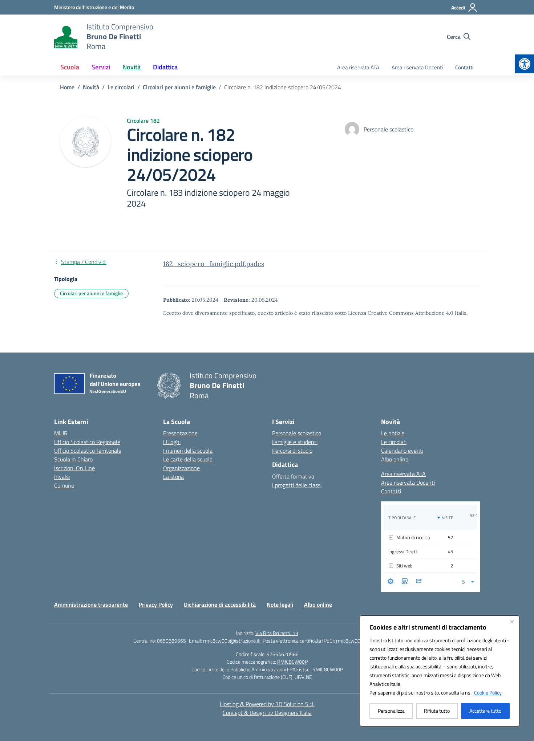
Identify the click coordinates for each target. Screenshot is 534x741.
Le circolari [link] (393, 441)
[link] (524, 63)
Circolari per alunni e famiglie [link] (91, 293)
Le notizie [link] (392, 433)
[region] (439, 670)
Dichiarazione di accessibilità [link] (220, 604)
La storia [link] (173, 476)
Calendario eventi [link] (402, 450)
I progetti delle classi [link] (296, 485)
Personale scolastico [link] (296, 433)
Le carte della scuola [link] (188, 459)
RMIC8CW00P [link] (292, 661)
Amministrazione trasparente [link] (91, 604)
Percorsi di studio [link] (292, 450)
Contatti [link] (464, 67)
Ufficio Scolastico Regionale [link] (87, 441)
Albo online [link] (394, 459)
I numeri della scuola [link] (188, 450)
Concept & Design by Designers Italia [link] (267, 712)
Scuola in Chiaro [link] (73, 459)
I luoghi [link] (172, 441)
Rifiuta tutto (437, 710)
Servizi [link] (101, 67)
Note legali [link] (280, 604)
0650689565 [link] (171, 640)
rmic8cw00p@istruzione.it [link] (231, 640)
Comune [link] (64, 485)
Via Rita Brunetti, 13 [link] (276, 633)
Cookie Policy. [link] (488, 692)
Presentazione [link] (180, 433)
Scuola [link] (69, 67)
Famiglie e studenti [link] (294, 441)
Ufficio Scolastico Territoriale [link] (87, 450)
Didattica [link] (165, 67)
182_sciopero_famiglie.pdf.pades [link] (213, 264)
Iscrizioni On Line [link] (74, 468)
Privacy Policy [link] (156, 604)
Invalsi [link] (62, 476)
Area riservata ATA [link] (358, 67)
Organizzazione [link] (181, 468)
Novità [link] (131, 67)
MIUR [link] (61, 433)
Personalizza (391, 710)
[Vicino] (511, 621)
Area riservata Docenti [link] (417, 67)
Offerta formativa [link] (293, 476)
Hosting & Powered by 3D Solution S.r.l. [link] (267, 704)
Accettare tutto (485, 710)
